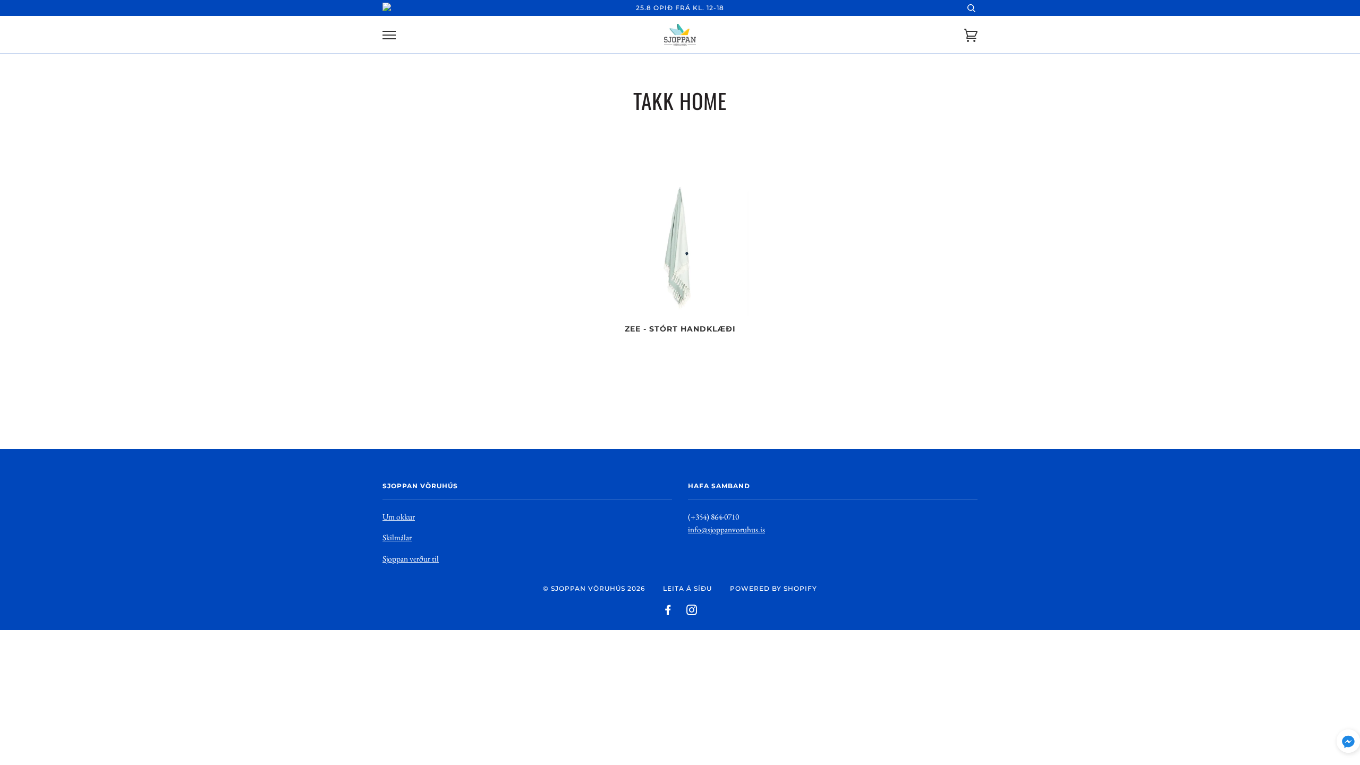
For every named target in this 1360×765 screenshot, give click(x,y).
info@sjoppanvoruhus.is (726, 529)
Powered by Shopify (773, 588)
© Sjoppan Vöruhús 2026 (594, 588)
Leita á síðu (687, 588)
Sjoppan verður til (410, 558)
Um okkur (398, 516)
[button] (1348, 743)
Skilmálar (397, 537)
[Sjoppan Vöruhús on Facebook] (668, 612)
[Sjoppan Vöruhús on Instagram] (692, 612)
